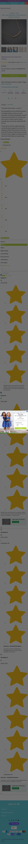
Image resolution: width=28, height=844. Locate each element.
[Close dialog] (27, 411)
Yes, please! (20, 428)
